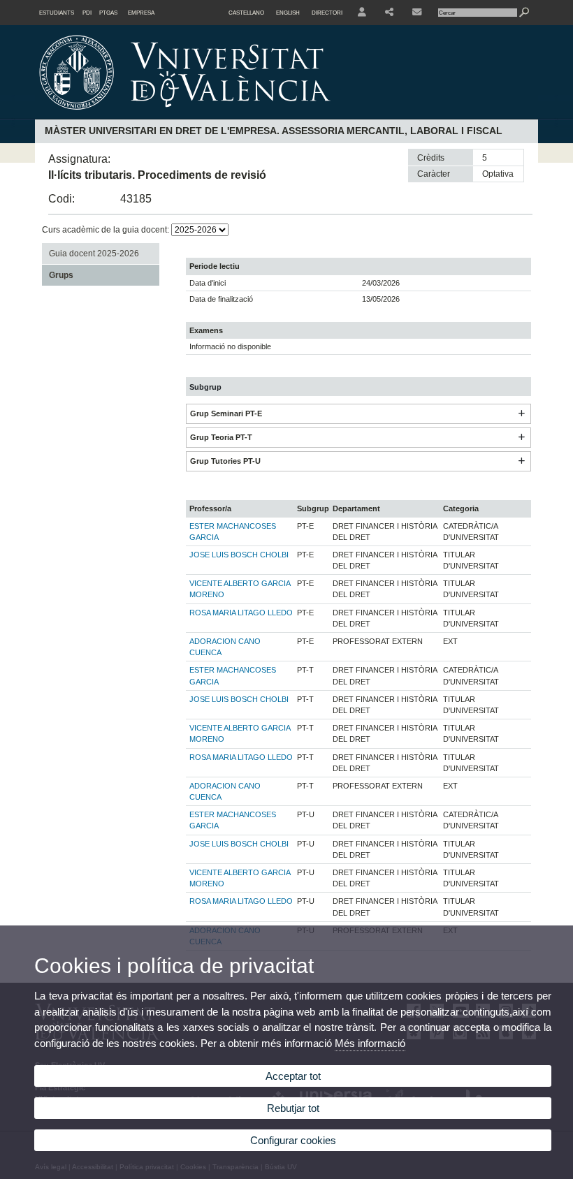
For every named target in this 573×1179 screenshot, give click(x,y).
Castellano (246, 12)
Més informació (370, 1043)
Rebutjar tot (293, 1108)
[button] (521, 413)
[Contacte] (417, 12)
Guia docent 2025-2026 (94, 253)
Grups (61, 275)
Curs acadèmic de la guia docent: (106, 230)
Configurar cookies (293, 1140)
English (288, 12)
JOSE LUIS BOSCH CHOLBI (239, 554)
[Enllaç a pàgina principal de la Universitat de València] (304, 115)
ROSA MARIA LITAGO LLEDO (241, 612)
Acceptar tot (293, 1076)
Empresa (141, 12)
